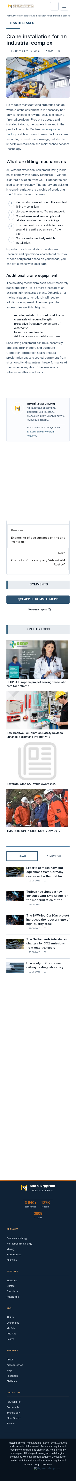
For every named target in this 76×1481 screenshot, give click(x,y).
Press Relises (14, 1255)
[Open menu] (64, 6)
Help (9, 1371)
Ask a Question (15, 1365)
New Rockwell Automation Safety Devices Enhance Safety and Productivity (34, 735)
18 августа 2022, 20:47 (26, 51)
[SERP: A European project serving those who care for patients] (37, 659)
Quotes (10, 1286)
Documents (13, 1407)
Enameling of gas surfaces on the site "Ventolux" (38, 540)
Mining (10, 1249)
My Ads (11, 1328)
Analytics (12, 1260)
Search (10, 1339)
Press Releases (20, 16)
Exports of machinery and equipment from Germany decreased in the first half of (46, 872)
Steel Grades (14, 1418)
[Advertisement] (38, 480)
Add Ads (11, 1334)
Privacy (10, 1424)
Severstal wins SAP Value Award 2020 (31, 784)
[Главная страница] (19, 6)
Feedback (12, 1376)
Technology (13, 1413)
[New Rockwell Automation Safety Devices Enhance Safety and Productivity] (37, 710)
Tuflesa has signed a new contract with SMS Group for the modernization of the (47, 896)
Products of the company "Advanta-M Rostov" (38, 562)
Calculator (12, 1291)
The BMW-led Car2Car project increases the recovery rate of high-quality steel (48, 920)
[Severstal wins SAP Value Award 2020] (37, 761)
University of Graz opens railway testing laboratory (44, 965)
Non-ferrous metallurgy (19, 1244)
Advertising (13, 1297)
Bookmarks (13, 1323)
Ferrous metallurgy (17, 1238)
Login (54, 6)
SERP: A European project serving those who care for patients (36, 684)
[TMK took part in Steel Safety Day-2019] (37, 808)
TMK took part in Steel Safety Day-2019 (33, 831)
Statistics (12, 1281)
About (10, 1360)
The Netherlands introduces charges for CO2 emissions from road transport (46, 943)
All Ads (10, 1317)
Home (9, 16)
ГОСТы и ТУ (14, 1402)
